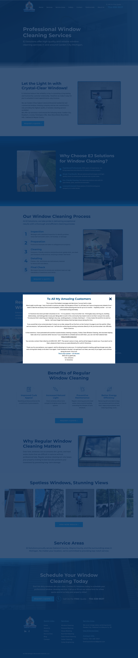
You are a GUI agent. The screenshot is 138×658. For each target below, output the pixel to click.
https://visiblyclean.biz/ (69, 337)
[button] (110, 298)
